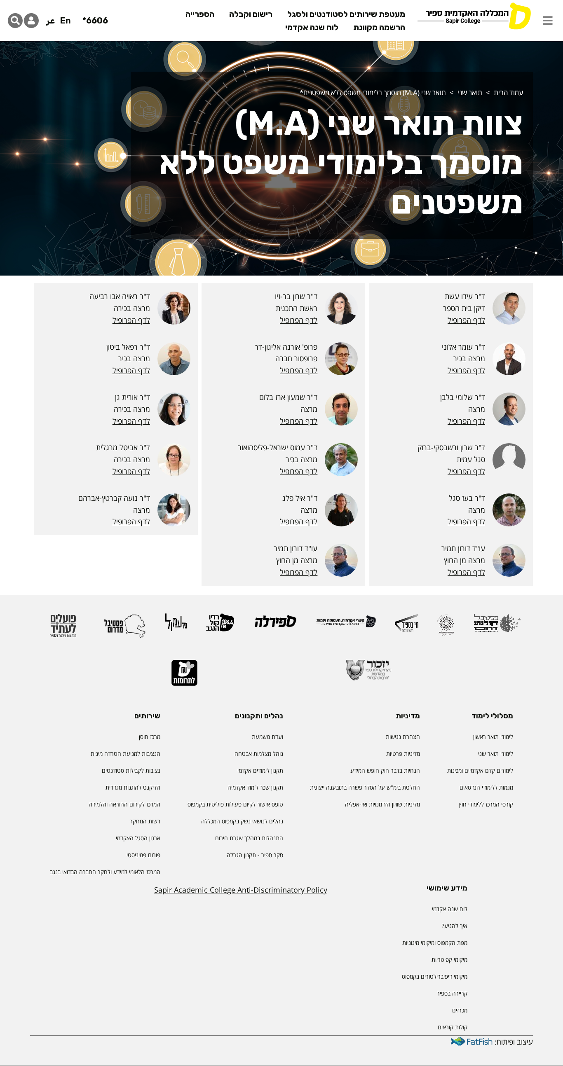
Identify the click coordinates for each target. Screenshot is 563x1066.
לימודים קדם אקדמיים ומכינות (480, 770)
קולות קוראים (452, 1027)
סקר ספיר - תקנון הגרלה (255, 855)
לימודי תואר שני (495, 753)
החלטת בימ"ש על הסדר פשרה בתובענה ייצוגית (365, 787)
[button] (548, 20)
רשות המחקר (145, 821)
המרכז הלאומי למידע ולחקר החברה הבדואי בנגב (105, 872)
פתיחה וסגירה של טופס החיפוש (15, 20)
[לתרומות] (184, 676)
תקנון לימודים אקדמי (260, 770)
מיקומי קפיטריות (449, 959)
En (65, 21)
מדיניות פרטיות (403, 753)
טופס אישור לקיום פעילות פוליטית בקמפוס (235, 804)
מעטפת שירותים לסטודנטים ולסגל (346, 14)
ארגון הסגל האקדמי (138, 838)
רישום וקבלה (250, 14)
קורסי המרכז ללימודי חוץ (486, 804)
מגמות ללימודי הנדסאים (486, 787)
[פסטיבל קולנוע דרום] (497, 626)
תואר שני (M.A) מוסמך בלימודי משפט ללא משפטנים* (373, 92)
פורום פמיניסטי (143, 855)
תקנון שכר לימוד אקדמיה (255, 787)
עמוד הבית (508, 92)
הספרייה (199, 14)
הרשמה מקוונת (379, 27)
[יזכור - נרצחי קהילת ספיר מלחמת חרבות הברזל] (369, 674)
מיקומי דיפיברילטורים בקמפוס (434, 976)
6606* (95, 21)
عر (50, 21)
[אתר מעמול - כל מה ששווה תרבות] (176, 626)
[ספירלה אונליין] (275, 624)
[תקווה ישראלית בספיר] (445, 628)
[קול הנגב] (220, 626)
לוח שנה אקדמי (311, 27)
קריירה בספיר (452, 993)
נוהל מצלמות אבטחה (259, 753)
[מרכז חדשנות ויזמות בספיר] (406, 626)
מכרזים (459, 1010)
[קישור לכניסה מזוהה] (31, 20)
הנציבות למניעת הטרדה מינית (125, 753)
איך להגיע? (454, 926)
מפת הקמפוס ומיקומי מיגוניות (434, 943)
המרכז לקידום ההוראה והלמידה (124, 804)
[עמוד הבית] (474, 15)
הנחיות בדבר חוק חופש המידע (385, 770)
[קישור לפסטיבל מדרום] (124, 629)
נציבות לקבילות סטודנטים (131, 770)
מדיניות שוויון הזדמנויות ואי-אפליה (382, 804)
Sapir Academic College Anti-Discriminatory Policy (240, 890)
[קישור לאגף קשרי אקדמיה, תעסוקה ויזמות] (346, 625)
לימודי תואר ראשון (493, 737)
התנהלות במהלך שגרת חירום (249, 838)
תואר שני (469, 92)
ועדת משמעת (267, 737)
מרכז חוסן (149, 737)
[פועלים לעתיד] (63, 629)
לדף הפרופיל (466, 320)
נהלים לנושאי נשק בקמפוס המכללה (242, 821)
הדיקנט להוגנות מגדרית (133, 787)
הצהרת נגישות (403, 737)
